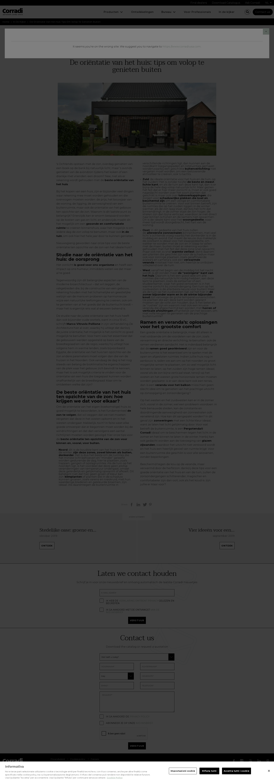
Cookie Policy (115, 777)
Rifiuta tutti (209, 771)
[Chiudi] (268, 770)
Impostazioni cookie (183, 771)
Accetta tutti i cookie (236, 771)
